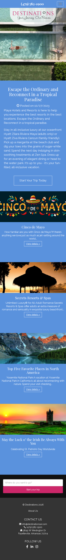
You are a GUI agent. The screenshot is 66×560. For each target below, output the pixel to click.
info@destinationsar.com (34, 524)
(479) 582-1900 (32, 4)
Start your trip (33, 489)
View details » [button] (33, 244)
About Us (33, 510)
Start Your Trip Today (33, 180)
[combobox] (33, 482)
